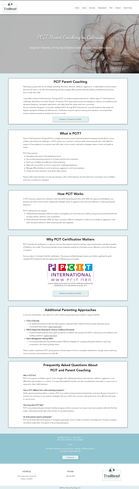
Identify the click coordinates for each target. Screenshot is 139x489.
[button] (92, 8)
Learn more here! (55, 327)
